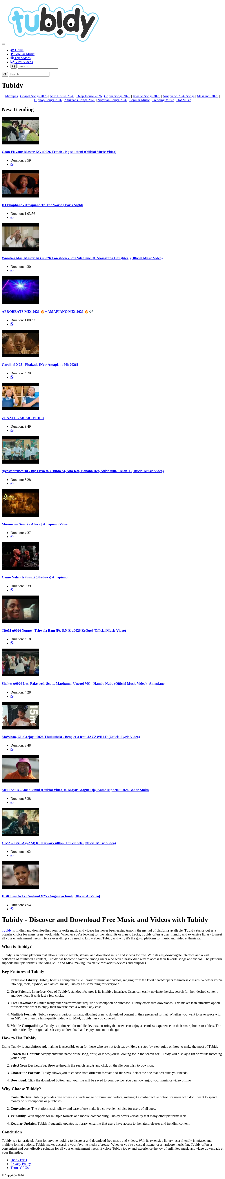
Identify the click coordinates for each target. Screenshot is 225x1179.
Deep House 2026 (89, 96)
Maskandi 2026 (207, 96)
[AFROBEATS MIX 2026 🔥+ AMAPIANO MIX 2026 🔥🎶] (20, 302)
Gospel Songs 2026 (33, 96)
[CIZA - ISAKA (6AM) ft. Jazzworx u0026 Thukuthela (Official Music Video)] (20, 834)
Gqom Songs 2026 (117, 96)
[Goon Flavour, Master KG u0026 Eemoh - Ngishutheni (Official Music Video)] (20, 143)
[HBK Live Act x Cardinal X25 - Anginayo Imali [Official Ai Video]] (20, 887)
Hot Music (183, 100)
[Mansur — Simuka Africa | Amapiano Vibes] (20, 515)
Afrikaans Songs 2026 (79, 100)
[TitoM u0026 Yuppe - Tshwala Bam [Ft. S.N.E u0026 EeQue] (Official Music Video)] (20, 622)
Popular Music (23, 54)
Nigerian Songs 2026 (112, 100)
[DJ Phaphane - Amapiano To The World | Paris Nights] (20, 196)
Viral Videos (24, 62)
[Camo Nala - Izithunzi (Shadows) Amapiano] (20, 569)
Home (19, 50)
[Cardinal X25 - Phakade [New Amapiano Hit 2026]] (20, 356)
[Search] (14, 66)
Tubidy (7, 930)
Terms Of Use (20, 1168)
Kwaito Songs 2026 (146, 96)
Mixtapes (11, 96)
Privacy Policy (21, 1164)
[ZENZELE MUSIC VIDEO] (20, 409)
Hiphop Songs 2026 (48, 100)
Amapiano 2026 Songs (178, 96)
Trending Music (163, 100)
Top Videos (22, 58)
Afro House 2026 (62, 96)
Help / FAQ (19, 1160)
